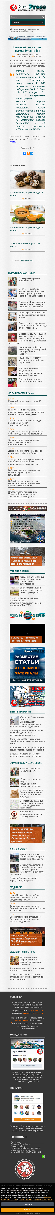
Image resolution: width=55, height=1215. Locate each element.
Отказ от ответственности (23, 1150)
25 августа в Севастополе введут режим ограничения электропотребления (25, 422)
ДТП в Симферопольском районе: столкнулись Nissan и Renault (25, 452)
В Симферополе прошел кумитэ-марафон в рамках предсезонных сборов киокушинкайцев (25, 483)
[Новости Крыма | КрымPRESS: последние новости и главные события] (28, 11)
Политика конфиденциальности (26, 1148)
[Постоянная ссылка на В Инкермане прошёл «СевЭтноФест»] (12, 285)
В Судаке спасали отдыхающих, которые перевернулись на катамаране (24, 472)
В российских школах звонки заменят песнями (31, 380)
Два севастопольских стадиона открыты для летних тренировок (31, 590)
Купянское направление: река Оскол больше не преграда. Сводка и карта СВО (27, 908)
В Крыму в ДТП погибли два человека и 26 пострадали (24, 639)
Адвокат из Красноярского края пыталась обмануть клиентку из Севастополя (32, 304)
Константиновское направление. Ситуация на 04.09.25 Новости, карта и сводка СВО (24, 940)
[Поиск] (43, 17)
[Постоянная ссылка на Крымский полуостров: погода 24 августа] (27, 223)
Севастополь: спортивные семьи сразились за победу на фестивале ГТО (33, 325)
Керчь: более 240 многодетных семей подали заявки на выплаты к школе (27, 741)
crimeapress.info (21, 1020)
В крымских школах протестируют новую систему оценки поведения (27, 748)
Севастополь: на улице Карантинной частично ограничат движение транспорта (31, 804)
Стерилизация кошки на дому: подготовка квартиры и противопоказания (23, 442)
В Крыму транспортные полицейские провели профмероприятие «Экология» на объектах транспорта (23, 835)
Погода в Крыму (25, 29)
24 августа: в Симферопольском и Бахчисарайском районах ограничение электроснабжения (25, 461)
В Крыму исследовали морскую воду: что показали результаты (26, 755)
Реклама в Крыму (19, 1146)
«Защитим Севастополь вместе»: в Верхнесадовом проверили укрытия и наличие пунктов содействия (27, 722)
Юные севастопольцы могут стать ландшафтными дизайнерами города (31, 782)
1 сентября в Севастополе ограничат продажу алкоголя (31, 814)
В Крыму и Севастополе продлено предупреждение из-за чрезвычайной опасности (27, 732)
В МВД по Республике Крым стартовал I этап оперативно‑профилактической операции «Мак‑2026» (25, 601)
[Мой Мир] (31, 153)
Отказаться (27, 1204)
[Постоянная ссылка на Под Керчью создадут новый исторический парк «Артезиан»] (12, 365)
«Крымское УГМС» (31, 129)
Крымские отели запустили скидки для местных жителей (27, 969)
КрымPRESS (33, 54)
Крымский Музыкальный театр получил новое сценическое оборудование (32, 580)
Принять (27, 1210)
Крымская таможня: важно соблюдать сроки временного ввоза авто (32, 856)
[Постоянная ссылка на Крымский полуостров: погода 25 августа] (27, 188)
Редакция (15, 1142)
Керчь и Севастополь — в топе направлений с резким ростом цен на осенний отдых (27, 976)
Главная (15, 29)
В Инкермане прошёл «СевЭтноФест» (29, 279)
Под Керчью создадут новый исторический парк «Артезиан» (31, 360)
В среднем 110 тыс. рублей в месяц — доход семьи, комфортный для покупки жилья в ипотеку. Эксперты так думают (27, 338)
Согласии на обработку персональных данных (35, 1200)
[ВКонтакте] (24, 153)
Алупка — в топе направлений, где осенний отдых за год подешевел (25, 432)
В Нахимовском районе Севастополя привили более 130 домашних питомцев (31, 793)
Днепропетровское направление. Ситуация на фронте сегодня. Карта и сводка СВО (26, 919)
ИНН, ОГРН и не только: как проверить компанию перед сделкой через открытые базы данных (26, 412)
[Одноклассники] (28, 153)
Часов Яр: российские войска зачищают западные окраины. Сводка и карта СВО (25, 897)
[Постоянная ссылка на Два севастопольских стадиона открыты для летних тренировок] (14, 595)
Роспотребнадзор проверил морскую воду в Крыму (23, 879)
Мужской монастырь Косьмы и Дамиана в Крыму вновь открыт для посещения (25, 560)
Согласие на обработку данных (26, 1152)
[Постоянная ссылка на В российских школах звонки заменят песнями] (12, 386)
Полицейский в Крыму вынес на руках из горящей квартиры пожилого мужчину (32, 350)
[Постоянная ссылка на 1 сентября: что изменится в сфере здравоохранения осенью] (12, 320)
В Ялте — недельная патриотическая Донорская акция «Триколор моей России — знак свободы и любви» (27, 293)
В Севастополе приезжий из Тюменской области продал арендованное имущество (22, 494)
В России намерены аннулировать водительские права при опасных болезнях (31, 372)
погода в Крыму (26, 261)
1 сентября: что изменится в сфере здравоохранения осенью (32, 314)
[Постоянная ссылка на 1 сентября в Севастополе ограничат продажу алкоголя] (14, 819)
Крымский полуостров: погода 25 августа (24, 402)
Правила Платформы (21, 1144)
